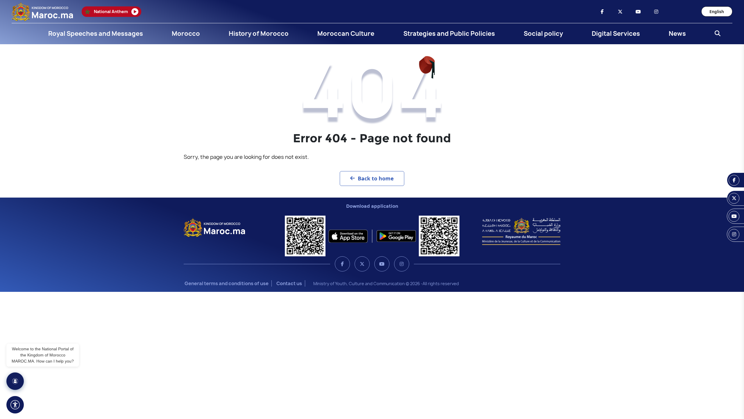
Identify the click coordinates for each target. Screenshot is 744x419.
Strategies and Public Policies (449, 33)
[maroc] (602, 11)
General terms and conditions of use (227, 283)
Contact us (289, 283)
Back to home (376, 178)
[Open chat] (15, 381)
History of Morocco (259, 33)
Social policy (543, 33)
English (716, 11)
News (677, 33)
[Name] (15, 404)
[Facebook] (342, 263)
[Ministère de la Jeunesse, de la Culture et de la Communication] (521, 231)
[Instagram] (401, 263)
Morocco (186, 33)
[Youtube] (381, 263)
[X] (362, 263)
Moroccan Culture (345, 33)
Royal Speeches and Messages (95, 33)
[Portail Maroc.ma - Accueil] (214, 227)
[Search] (716, 33)
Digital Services (616, 33)
